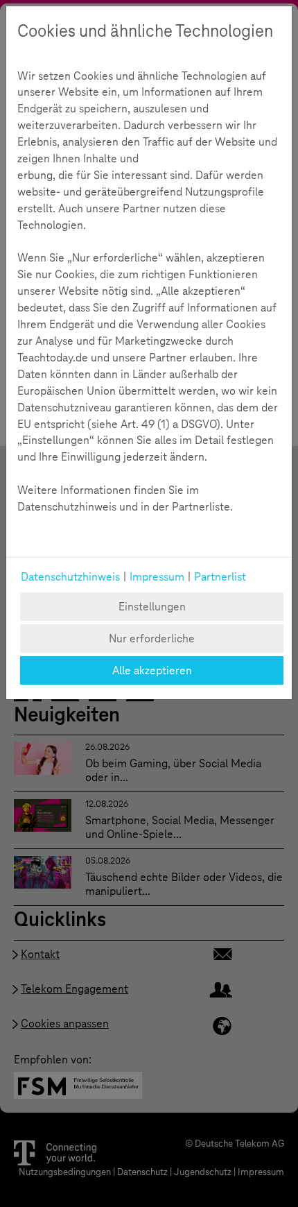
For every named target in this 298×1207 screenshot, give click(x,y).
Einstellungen (152, 606)
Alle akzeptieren (152, 670)
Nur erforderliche (152, 638)
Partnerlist (220, 577)
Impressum (157, 577)
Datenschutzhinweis (70, 577)
